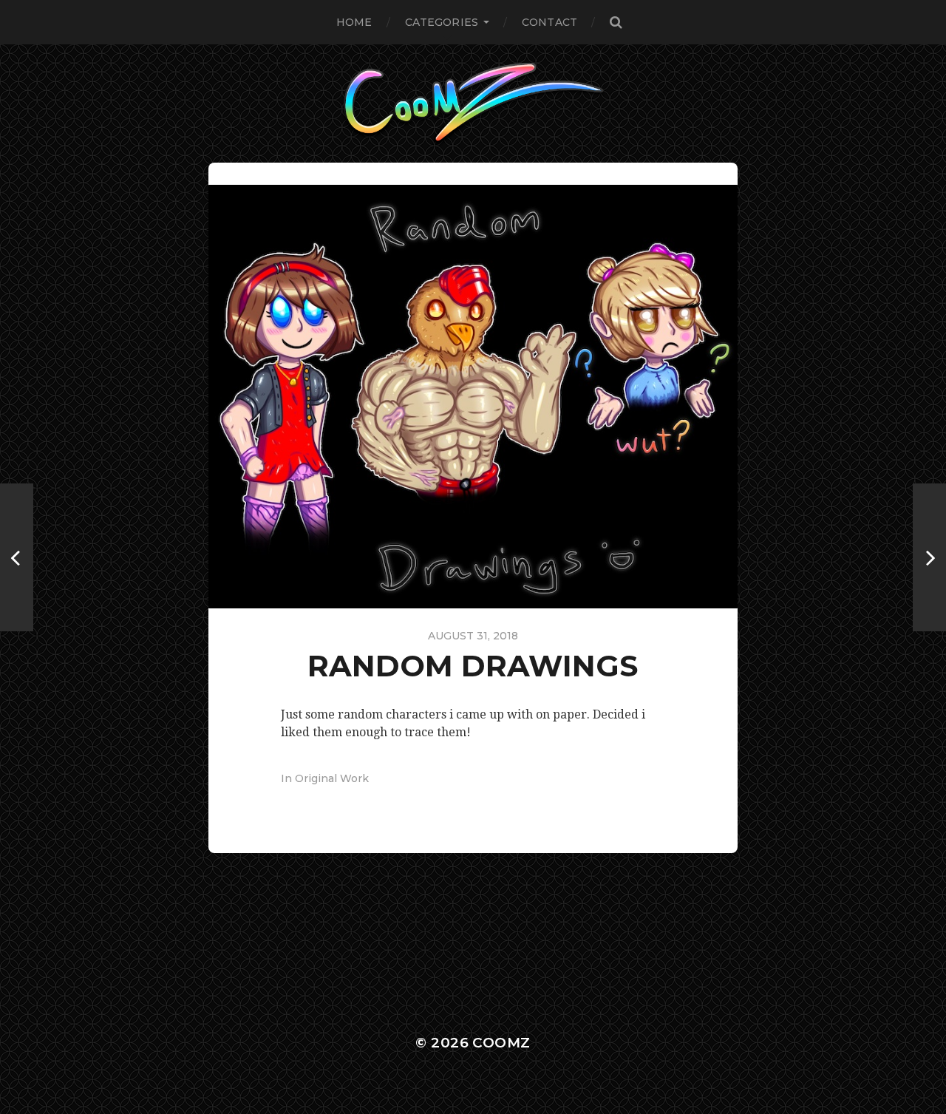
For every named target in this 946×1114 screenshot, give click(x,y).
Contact (549, 22)
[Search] (616, 22)
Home (354, 22)
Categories (441, 22)
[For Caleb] (16, 557)
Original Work (332, 778)
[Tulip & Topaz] (929, 557)
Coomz (501, 1042)
